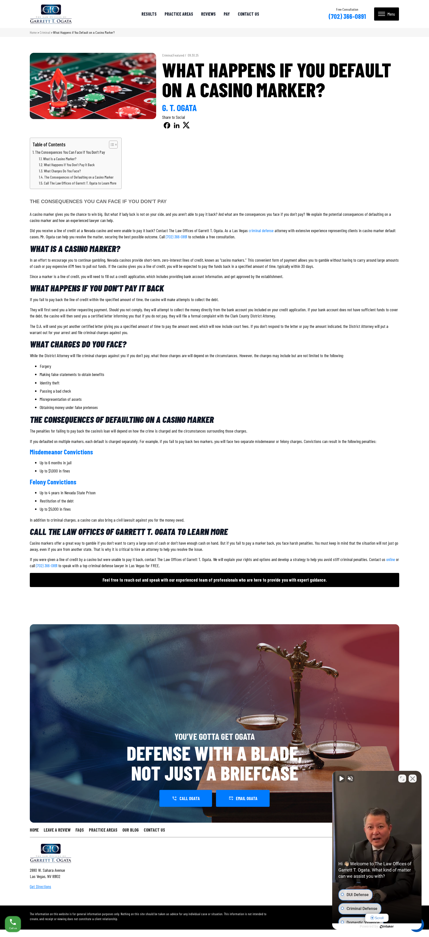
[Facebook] (167, 125)
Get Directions (40, 886)
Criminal (45, 32)
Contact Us (248, 14)
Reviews (208, 14)
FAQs (79, 830)
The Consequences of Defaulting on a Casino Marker (78, 177)
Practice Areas (179, 14)
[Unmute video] (341, 778)
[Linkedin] (176, 125)
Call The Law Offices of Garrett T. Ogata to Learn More (80, 183)
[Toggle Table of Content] (110, 144)
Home (33, 32)
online (390, 559)
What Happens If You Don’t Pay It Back (69, 164)
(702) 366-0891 (347, 16)
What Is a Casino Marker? (59, 158)
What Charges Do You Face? (62, 171)
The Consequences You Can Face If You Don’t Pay (70, 152)
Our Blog (130, 830)
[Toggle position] (402, 778)
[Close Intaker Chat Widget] (413, 778)
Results (149, 14)
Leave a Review (57, 830)
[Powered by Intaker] (386, 926)
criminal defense (261, 230)
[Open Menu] (386, 14)
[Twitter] (186, 125)
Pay (227, 14)
